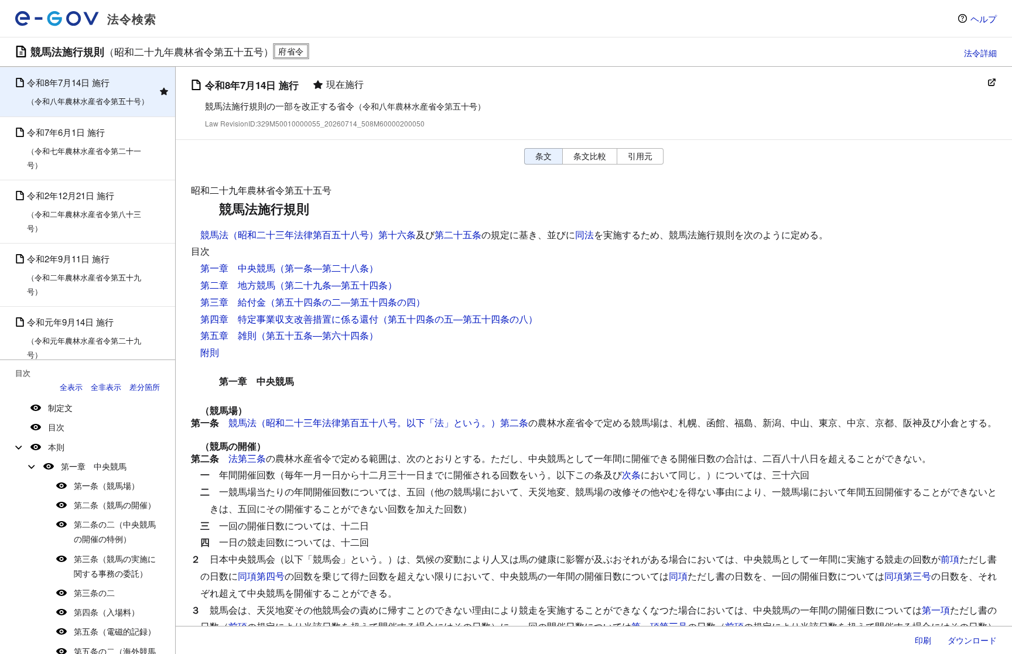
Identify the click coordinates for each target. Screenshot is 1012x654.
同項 (678, 576)
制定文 (60, 407)
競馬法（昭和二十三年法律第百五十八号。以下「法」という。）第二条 (378, 422)
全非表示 (106, 386)
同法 (584, 234)
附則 (209, 352)
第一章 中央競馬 (93, 466)
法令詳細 (980, 53)
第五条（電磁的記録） (115, 631)
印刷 (923, 640)
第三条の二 (94, 592)
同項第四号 (261, 576)
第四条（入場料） (106, 612)
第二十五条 (458, 234)
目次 (56, 427)
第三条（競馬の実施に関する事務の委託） (115, 566)
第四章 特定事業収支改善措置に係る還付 (289, 319)
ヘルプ (983, 18)
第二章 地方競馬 (237, 285)
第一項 (936, 610)
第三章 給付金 (233, 302)
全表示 (71, 386)
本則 (56, 447)
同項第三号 (907, 576)
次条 (631, 474)
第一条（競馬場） (106, 485)
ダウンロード (972, 640)
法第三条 (247, 458)
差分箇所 (144, 386)
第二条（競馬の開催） (115, 505)
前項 (950, 559)
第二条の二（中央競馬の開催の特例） (115, 531)
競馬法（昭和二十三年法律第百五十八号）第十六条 (308, 234)
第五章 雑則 (228, 335)
